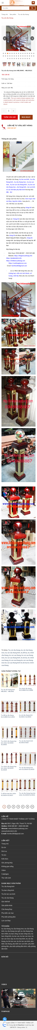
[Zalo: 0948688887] (4, 1025)
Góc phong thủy (7, 863)
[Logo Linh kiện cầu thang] (17, 3)
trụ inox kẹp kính (19, 939)
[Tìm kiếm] (32, 8)
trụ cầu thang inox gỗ (12, 931)
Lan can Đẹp (5, 920)
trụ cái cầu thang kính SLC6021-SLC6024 (26, 716)
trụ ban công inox (25, 934)
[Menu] (2, 2)
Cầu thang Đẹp (6, 909)
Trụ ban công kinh (7, 890)
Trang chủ (4, 844)
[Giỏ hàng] (33, 2)
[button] (18, 998)
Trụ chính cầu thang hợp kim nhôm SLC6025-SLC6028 (8, 768)
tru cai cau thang (15, 655)
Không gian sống (7, 866)
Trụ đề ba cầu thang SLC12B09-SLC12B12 (8, 716)
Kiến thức (4, 859)
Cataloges (5, 874)
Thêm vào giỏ (10, 117)
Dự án (3, 847)
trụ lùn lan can (11, 941)
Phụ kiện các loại (7, 913)
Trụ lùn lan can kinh (8, 894)
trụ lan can (15, 936)
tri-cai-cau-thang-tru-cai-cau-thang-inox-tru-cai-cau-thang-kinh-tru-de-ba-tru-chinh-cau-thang (17, 662)
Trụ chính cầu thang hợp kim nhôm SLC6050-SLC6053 (8, 742)
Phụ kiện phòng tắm (8, 917)
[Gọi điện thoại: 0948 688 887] (4, 1019)
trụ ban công (13, 934)
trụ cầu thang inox (17, 929)
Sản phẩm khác (6, 905)
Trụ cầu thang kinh (7, 886)
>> (32, 806)
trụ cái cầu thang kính (12, 653)
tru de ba (24, 658)
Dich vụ (4, 851)
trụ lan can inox (25, 936)
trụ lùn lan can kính (23, 941)
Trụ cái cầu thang (14, 650)
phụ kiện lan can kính (20, 944)
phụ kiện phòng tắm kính (18, 946)
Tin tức (3, 855)
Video (3, 870)
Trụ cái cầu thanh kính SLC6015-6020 (26, 741)
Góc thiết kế (5, 901)
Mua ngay (26, 117)
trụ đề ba (24, 653)
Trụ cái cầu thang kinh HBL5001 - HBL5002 (8, 690)
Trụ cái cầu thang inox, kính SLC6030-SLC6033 (26, 768)
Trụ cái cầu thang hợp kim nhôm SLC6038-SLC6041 (27, 794)
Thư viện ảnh (6, 878)
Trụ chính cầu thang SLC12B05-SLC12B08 (26, 689)
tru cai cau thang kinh (12, 658)
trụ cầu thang (6, 929)
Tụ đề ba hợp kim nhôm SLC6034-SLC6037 (8, 794)
